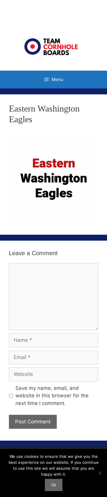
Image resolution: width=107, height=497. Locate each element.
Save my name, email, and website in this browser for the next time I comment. (52, 395)
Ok (53, 484)
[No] (100, 473)
